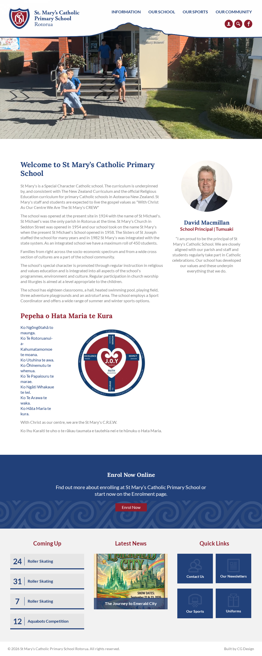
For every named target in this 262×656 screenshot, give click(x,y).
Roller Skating (40, 561)
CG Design (245, 649)
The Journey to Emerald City (131, 603)
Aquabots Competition (48, 621)
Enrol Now (131, 507)
